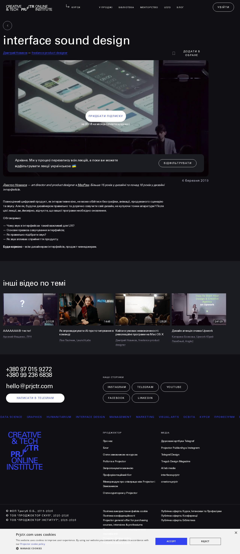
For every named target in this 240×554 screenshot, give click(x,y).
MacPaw (83, 185)
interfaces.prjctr (170, 475)
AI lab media (168, 468)
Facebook (116, 398)
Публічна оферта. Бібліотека (178, 520)
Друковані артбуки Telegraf (177, 441)
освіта (178, 417)
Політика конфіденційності (119, 515)
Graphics (23, 417)
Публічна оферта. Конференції (179, 515)
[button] (83, 548)
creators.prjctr (169, 481)
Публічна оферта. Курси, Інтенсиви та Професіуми (191, 511)
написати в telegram (35, 398)
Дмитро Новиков (15, 185)
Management (109, 417)
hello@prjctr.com (29, 386)
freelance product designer (50, 53)
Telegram (145, 387)
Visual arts (157, 417)
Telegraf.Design (170, 454)
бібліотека (128, 5)
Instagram (117, 387)
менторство (150, 5)
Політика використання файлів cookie (125, 511)
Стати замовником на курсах (120, 454)
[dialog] (120, 541)
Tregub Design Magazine (175, 461)
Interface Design (78, 417)
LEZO (169, 5)
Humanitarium (47, 417)
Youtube (174, 387)
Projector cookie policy (32, 544)
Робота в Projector (114, 461)
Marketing (134, 417)
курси (193, 417)
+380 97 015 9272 (29, 369)
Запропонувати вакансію (118, 468)
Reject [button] (205, 541)
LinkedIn (145, 398)
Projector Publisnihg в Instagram (180, 447)
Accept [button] (171, 541)
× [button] (235, 532)
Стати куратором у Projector (120, 493)
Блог (182, 5)
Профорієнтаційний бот (117, 475)
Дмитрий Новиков (15, 53)
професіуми (213, 417)
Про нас (108, 441)
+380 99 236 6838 (29, 375)
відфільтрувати (177, 163)
